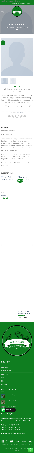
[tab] (17, 127)
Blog (3, 381)
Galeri (3, 378)
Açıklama (4, 127)
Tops (26, 27)
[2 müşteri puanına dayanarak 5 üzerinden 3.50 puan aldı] (17, 86)
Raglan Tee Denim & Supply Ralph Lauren (24, 312)
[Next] (29, 57)
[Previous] (4, 57)
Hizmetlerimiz (6, 371)
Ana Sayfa (10, 27)
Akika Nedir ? (11, 406)
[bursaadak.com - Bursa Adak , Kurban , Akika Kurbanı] (17, 11)
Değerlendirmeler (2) (8, 131)
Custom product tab (8, 134)
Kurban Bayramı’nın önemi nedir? (18, 395)
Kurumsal (4, 374)
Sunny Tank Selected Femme (7, 194)
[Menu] (2, 11)
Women (19, 27)
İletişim (4, 384)
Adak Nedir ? (11, 401)
